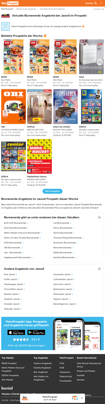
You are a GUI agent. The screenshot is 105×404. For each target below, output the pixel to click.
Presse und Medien (86, 371)
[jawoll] (5, 16)
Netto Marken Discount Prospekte (13, 369)
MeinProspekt (7, 9)
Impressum (65, 372)
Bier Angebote (41, 372)
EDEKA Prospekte (10, 375)
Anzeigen (97, 9)
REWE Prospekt (9, 363)
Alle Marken (7, 379)
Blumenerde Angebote (26, 9)
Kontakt (80, 375)
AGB (62, 367)
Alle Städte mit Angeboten (41, 378)
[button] (101, 3)
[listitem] (13, 63)
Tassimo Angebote (43, 363)
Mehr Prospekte (52, 191)
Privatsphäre (66, 381)
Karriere (80, 379)
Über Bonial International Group (89, 365)
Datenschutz (66, 376)
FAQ (62, 363)
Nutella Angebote (42, 367)
